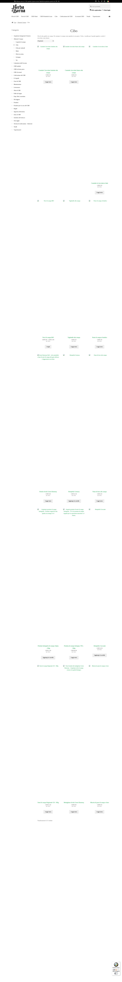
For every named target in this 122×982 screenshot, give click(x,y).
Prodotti (16, 102)
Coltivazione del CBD (66, 16)
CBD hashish (17, 66)
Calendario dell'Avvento (20, 63)
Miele (17, 51)
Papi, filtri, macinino (19, 96)
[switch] (116, 973)
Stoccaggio (16, 120)
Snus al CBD (17, 114)
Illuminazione (17, 84)
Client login (106, 10)
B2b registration (96, 10)
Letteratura (17, 87)
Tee (17, 60)
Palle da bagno (18, 93)
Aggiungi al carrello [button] (74, 501)
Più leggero (17, 99)
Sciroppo (18, 57)
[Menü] (119, 962)
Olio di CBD (15, 16)
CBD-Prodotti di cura (46, 16)
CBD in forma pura (19, 69)
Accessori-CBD (79, 16)
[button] (108, 1)
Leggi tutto (48, 82)
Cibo (56, 16)
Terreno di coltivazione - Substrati (23, 123)
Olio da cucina (20, 54)
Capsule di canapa (21, 42)
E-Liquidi (16, 78)
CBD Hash (34, 16)
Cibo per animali (20, 48)
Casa (15, 22)
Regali (15, 108)
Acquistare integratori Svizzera (22, 36)
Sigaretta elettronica (19, 111)
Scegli (48, 346)
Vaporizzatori (96, 16)
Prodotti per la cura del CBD (21, 105)
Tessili (88, 16)
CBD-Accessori (18, 72)
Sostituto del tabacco (19, 117)
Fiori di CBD (25, 16)
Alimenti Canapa (22, 22)
